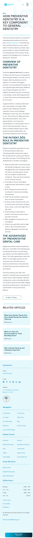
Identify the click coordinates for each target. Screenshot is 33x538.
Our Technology (7, 421)
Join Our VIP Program (9, 430)
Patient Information (8, 445)
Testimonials (20, 449)
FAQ (4, 449)
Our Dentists (6, 413)
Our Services (20, 413)
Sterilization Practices (23, 445)
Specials (19, 440)
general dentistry (13, 43)
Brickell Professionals (9, 472)
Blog (4, 13)
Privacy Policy (7, 500)
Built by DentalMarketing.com (11, 520)
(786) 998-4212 (7, 373)
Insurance (5, 440)
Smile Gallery (6, 457)
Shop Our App (21, 426)
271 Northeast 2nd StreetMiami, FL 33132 (11, 391)
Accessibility (6, 504)
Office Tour (20, 417)
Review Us (6, 426)
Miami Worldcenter (8, 476)
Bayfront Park (7, 468)
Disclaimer (6, 507)
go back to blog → (12, 298)
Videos (5, 453)
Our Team (6, 417)
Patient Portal (21, 453)
